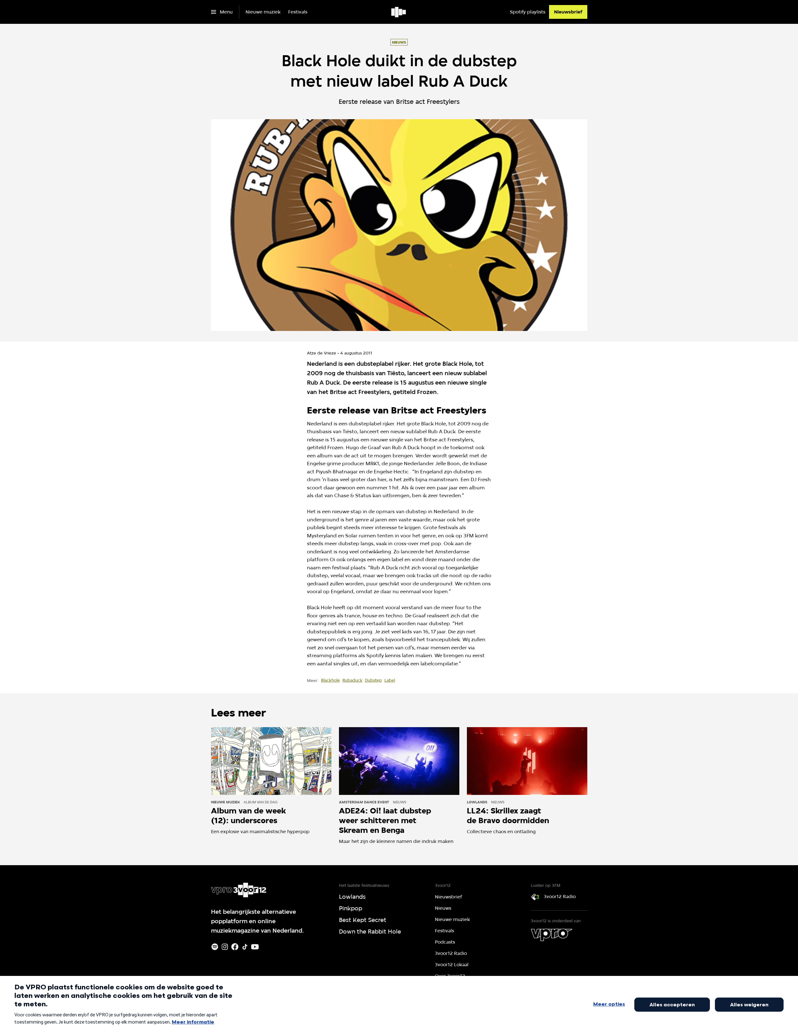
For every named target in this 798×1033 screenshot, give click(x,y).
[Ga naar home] (399, 12)
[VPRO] (551, 935)
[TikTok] (245, 946)
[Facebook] (235, 946)
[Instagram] (225, 946)
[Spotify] (215, 946)
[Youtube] (255, 946)
